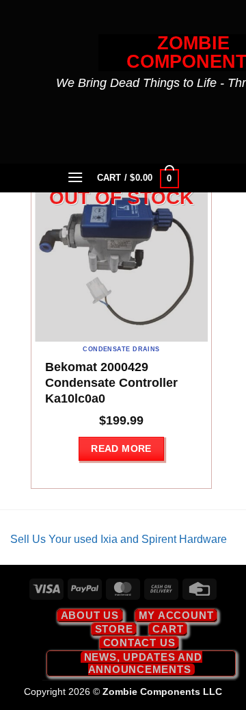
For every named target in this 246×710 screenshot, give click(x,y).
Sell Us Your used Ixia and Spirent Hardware (118, 539)
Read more (121, 448)
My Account (176, 615)
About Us (90, 615)
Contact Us (139, 642)
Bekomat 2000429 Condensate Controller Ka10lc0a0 (111, 382)
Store (114, 629)
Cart (167, 629)
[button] (76, 177)
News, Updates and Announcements (143, 663)
